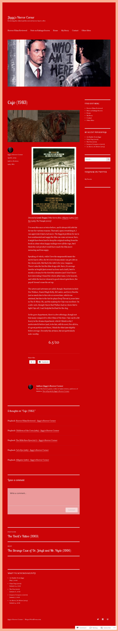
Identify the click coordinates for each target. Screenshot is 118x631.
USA (13, 164)
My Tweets (88, 179)
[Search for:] (95, 159)
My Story (65, 30)
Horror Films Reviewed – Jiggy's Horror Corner (36, 421)
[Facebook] (103, 619)
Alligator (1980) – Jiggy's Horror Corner (32, 460)
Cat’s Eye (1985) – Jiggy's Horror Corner (32, 450)
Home (55, 30)
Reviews (15, 161)
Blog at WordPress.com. (33, 620)
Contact (75, 30)
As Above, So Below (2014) (18, 601)
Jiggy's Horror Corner (21, 17)
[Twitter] (98, 619)
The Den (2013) (14, 589)
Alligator (65, 218)
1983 (9, 164)
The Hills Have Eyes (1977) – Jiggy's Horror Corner (36, 440)
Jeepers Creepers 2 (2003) (18, 595)
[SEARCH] (108, 159)
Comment (71, 510)
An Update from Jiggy (16, 578)
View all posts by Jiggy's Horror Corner (56, 391)
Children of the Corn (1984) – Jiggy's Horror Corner (37, 430)
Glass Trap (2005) (15, 584)
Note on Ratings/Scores (40, 30)
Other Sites (86, 30)
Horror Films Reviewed (17, 30)
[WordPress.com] (108, 619)
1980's (10, 161)
